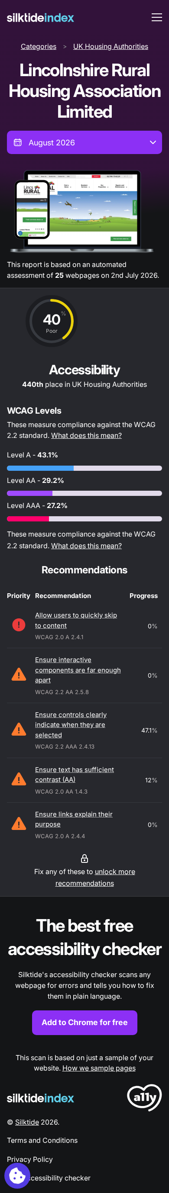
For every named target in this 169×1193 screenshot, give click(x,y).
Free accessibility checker (49, 1178)
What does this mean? (86, 435)
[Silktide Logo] (40, 1098)
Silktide (27, 1122)
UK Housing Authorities (110, 46)
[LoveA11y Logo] (144, 1099)
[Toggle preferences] (17, 1176)
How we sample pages (99, 1068)
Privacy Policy (30, 1159)
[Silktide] (40, 17)
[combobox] (84, 142)
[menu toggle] (156, 17)
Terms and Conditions (42, 1140)
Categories (38, 46)
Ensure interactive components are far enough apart (78, 670)
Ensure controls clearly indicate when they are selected (71, 725)
